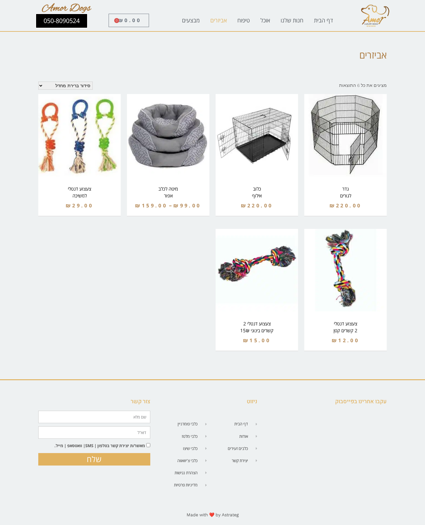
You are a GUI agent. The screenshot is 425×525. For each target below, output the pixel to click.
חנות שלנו (292, 20)
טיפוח (243, 20)
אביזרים (218, 20)
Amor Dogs (66, 8)
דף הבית (323, 20)
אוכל (265, 20)
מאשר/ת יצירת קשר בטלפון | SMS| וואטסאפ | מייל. (99, 445)
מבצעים (191, 20)
